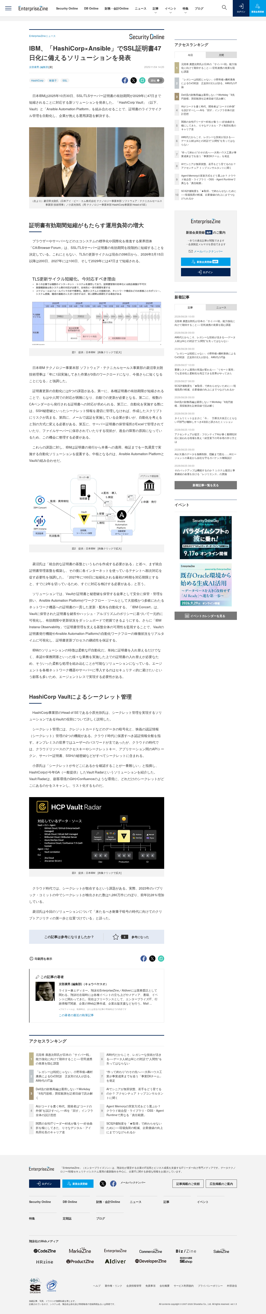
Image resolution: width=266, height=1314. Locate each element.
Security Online (67, 8)
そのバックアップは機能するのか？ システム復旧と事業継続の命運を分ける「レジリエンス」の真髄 (205, 472)
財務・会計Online (117, 8)
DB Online (91, 8)
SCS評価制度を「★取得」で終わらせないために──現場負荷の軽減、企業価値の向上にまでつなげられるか (134, 1127)
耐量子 (53, 80)
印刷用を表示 (43, 958)
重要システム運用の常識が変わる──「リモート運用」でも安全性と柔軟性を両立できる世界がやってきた (205, 371)
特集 (185, 8)
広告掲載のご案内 (221, 1184)
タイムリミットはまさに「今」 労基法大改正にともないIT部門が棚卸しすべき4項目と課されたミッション (206, 419)
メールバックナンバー (208, 251)
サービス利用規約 (184, 1285)
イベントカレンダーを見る (207, 616)
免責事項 (150, 1285)
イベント (170, 8)
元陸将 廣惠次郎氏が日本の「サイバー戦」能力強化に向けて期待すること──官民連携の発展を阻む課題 (64, 1058)
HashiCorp (37, 80)
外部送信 (232, 1285)
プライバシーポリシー (210, 1285)
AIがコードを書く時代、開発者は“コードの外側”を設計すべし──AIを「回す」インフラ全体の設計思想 (64, 1110)
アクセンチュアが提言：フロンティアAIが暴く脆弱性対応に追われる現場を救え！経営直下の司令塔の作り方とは (206, 437)
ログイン (208, 272)
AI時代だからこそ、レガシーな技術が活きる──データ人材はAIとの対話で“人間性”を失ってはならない (134, 1058)
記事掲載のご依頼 (188, 1184)
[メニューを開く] (8, 8)
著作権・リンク (113, 1285)
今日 (190, 55)
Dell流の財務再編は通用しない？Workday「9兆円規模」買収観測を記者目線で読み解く (64, 1093)
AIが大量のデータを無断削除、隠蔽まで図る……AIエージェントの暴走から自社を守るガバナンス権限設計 (205, 455)
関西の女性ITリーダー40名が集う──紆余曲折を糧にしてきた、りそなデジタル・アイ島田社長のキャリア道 (64, 1127)
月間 (221, 55)
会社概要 (165, 1285)
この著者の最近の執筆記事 (76, 1015)
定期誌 (67, 1218)
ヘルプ (97, 1285)
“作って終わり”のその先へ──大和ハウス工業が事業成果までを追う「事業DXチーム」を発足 (134, 1076)
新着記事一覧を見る (206, 485)
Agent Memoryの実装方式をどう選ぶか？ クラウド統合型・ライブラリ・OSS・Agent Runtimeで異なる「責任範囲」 (135, 1110)
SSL (65, 80)
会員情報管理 (133, 1285)
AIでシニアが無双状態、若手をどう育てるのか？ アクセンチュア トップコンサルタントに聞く (134, 1093)
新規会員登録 (207, 262)
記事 (156, 8)
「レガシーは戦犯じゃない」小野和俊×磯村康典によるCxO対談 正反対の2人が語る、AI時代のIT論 (64, 1076)
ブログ (199, 8)
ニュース (141, 8)
